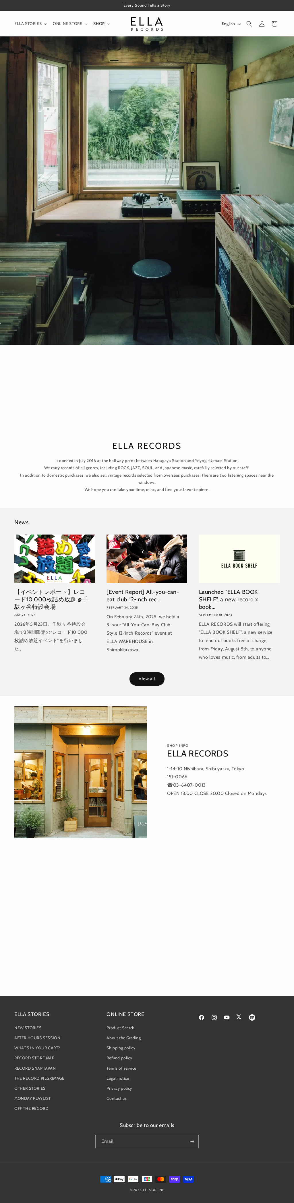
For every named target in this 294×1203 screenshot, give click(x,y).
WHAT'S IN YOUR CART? (37, 1047)
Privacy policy (119, 1088)
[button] (30, 23)
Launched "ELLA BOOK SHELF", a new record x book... (228, 599)
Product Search (120, 1027)
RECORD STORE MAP (34, 1057)
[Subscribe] (192, 1141)
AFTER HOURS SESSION (37, 1037)
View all (147, 678)
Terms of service (121, 1068)
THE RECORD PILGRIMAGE (39, 1078)
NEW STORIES (28, 1027)
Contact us (117, 1098)
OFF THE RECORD (31, 1108)
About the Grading (124, 1037)
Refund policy (119, 1057)
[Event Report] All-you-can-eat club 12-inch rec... (143, 595)
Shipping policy (121, 1047)
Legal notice (118, 1078)
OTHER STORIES (30, 1088)
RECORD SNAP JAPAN (35, 1068)
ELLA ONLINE (153, 1190)
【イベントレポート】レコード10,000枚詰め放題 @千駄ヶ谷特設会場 (51, 599)
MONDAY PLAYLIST (32, 1098)
